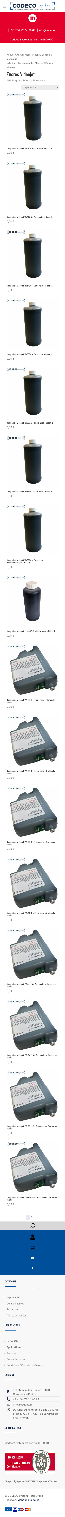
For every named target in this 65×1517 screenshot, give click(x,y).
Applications (14, 1347)
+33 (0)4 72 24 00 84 (26, 1399)
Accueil (11, 54)
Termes (53, 1481)
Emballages (13, 1309)
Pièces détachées (17, 1315)
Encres (40, 63)
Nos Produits (33, 54)
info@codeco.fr (22, 1404)
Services (11, 1353)
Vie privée (41, 1481)
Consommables (26, 63)
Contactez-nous (16, 1359)
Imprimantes (14, 1297)
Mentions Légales (28, 1499)
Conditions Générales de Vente (24, 1365)
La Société (13, 1341)
